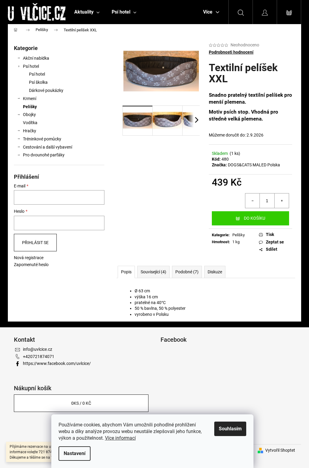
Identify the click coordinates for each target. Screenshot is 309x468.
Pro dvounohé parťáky (44, 154)
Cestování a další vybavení (47, 147)
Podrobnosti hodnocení (231, 52)
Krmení (29, 98)
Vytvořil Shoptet (280, 450)
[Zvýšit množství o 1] (281, 200)
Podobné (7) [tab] (187, 271)
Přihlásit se (35, 242)
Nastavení (74, 453)
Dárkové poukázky (46, 90)
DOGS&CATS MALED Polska (254, 164)
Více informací (120, 438)
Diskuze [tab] (215, 271)
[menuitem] (87, 12)
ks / (81, 403)
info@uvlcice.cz (37, 349)
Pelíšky (30, 106)
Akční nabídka (36, 58)
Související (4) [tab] (153, 271)
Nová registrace (28, 257)
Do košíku (254, 218)
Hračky (29, 130)
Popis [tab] (126, 271)
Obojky (29, 114)
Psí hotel (31, 66)
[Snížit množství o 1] (252, 200)
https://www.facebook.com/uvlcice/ (57, 363)
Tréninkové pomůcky (42, 139)
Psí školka (38, 82)
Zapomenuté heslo (31, 264)
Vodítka (30, 122)
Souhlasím (230, 429)
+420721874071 (38, 356)
